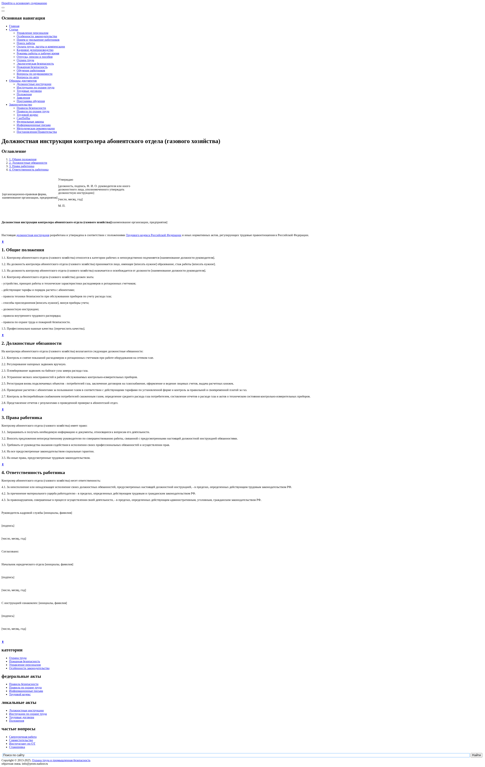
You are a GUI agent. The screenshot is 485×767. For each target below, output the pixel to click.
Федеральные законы (30, 121)
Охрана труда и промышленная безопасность (61, 760)
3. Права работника (21, 166)
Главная (14, 26)
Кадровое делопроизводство (35, 50)
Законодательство (20, 104)
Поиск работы (26, 43)
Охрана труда (25, 60)
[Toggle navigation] (3, 7)
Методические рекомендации (36, 128)
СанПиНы (23, 118)
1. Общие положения (22, 159)
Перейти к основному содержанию (24, 3)
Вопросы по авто (28, 77)
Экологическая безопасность (35, 63)
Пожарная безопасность (32, 67)
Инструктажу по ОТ (22, 743)
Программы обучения (31, 101)
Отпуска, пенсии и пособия (34, 56)
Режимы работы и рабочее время (38, 53)
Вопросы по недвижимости (34, 73)
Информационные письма (34, 125)
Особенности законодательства (37, 36)
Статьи (13, 29)
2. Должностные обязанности (28, 162)
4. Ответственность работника (28, 169)
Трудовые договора (29, 90)
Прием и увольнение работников (38, 39)
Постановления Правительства (37, 131)
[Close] (3, 11)
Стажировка (17, 747)
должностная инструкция (32, 235)
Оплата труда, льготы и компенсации (41, 46)
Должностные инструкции (34, 84)
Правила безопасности (31, 108)
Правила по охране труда (33, 111)
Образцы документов (23, 80)
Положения (24, 94)
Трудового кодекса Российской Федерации (153, 235)
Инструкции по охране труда (35, 87)
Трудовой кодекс (27, 114)
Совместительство (21, 740)
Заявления (23, 97)
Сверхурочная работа (23, 736)
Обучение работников (31, 70)
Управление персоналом (32, 32)
